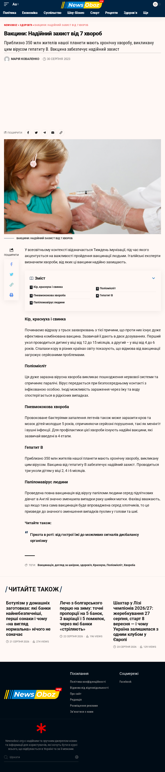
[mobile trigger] (7, 4)
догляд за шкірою (67, 565)
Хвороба (129, 565)
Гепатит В (106, 295)
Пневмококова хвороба (50, 295)
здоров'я (86, 565)
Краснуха (99, 565)
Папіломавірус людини (49, 302)
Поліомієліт (108, 288)
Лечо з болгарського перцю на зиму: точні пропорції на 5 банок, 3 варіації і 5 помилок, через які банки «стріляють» (82, 616)
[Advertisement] (82, 96)
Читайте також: (38, 523)
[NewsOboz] (82, 4)
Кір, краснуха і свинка (48, 286)
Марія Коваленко (25, 59)
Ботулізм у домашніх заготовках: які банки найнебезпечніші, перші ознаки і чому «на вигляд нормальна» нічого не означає (28, 618)
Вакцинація (46, 565)
